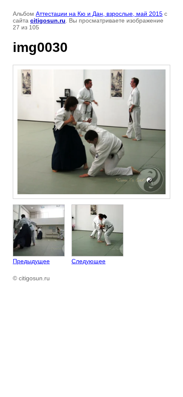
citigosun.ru (48, 20)
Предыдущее (31, 261)
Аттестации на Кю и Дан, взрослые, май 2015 (99, 13)
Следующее (88, 261)
